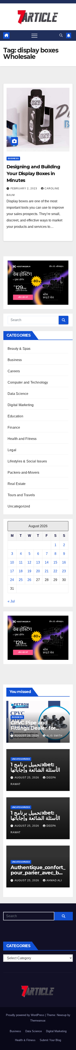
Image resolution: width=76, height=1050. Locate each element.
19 (29, 571)
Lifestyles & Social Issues (27, 461)
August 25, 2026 (27, 777)
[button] (61, 35)
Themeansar (37, 1020)
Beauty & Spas (19, 348)
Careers (14, 371)
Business (13, 158)
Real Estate (17, 484)
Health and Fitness (22, 439)
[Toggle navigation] (34, 35)
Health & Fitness (25, 1040)
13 (38, 562)
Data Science (18, 393)
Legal (12, 450)
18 (21, 571)
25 (21, 580)
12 (29, 562)
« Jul (11, 601)
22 (55, 571)
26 (29, 580)
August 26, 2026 (27, 735)
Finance (14, 427)
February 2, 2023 (24, 188)
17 (12, 571)
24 (12, 580)
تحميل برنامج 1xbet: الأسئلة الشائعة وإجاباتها (35, 767)
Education (15, 416)
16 (64, 562)
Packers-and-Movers (23, 472)
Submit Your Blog (50, 1040)
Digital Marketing (21, 405)
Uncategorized (19, 506)
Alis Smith (54, 735)
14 (47, 562)
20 (38, 571)
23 (64, 571)
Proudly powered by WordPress (25, 1015)
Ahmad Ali (54, 880)
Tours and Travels (21, 495)
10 (12, 562)
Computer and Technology (28, 382)
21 (47, 571)
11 (21, 562)
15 (55, 562)
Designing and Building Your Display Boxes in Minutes (33, 173)
